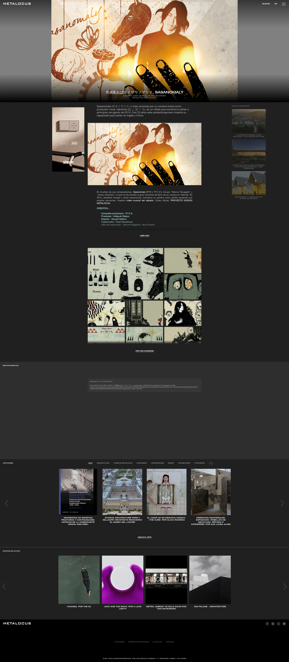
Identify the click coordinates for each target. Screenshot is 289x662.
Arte (90, 463)
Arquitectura (103, 463)
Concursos (141, 463)
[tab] (90, 463)
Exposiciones (184, 463)
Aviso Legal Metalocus (140, 658)
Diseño (171, 463)
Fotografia (200, 463)
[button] (6, 503)
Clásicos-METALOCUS (123, 463)
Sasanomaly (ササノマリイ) (147, 192)
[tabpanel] (144, 504)
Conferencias (157, 463)
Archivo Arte (144, 537)
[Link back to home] (17, 4)
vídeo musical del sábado (139, 201)
